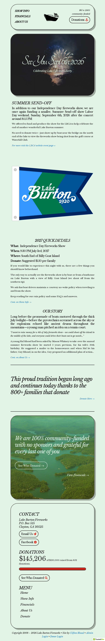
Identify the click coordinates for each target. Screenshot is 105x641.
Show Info (22, 11)
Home (24, 593)
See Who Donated (32, 578)
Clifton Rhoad (77, 633)
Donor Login (56, 636)
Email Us (27, 534)
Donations (77, 19)
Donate (25, 616)
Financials (22, 16)
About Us (21, 22)
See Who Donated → (31, 465)
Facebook (27, 542)
